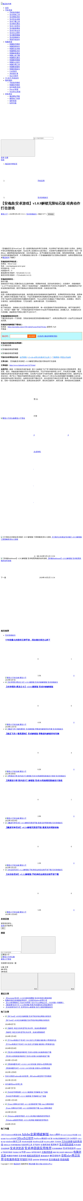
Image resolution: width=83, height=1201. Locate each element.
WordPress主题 (38, 1142)
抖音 (24, 1152)
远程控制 (36, 1160)
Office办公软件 (25, 1138)
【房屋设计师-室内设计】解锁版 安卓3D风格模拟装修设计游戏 (33, 780)
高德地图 (64, 1159)
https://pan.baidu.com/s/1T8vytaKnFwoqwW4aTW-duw (27, 327)
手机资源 (8, 10)
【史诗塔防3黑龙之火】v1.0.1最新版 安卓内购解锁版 (29, 687)
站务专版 (13, 103)
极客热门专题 (15, 98)
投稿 (2, 160)
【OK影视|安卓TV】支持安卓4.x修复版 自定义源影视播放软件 (29, 1007)
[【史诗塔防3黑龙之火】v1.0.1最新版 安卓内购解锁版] (26, 682)
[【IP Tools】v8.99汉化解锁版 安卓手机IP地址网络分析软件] (28, 1016)
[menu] (2, 2)
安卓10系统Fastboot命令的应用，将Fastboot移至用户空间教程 (28, 1076)
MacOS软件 (14, 76)
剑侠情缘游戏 (16, 1145)
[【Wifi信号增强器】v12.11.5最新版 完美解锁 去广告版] (26, 1092)
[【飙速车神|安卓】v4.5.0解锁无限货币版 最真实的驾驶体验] (28, 823)
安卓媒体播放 (15, 28)
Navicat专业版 (11, 1138)
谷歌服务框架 (12, 1159)
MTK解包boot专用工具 (13, 1084)
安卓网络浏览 (15, 17)
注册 (6, 158)
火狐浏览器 (47, 1152)
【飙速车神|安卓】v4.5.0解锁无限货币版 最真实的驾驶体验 (32, 827)
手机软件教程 (15, 12)
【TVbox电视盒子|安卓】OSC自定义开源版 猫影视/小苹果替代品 (30, 1044)
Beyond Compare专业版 (69, 1135)
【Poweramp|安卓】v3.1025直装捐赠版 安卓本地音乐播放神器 (28, 998)
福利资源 (13, 101)
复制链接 (51, 214)
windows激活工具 (13, 1141)
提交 (3, 928)
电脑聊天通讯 (15, 58)
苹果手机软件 (15, 39)
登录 (2, 158)
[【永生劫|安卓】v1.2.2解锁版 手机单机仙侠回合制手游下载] (28, 870)
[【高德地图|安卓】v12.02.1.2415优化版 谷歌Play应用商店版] (28, 1064)
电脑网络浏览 (15, 51)
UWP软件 (13, 71)
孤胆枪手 (55, 1144)
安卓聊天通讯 (15, 24)
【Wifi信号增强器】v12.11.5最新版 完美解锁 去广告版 (25, 1096)
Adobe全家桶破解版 (35, 1134)
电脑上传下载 (15, 55)
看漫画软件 (45, 1156)
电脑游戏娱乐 (15, 69)
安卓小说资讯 (15, 26)
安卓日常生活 (15, 30)
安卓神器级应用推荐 (38, 1148)
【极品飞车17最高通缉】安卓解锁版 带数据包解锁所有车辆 (32, 734)
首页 (7, 8)
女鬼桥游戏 (45, 1145)
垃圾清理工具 (26, 1145)
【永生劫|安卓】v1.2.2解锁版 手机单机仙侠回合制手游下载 (32, 874)
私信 (72, 989)
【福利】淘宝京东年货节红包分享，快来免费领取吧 (25, 1032)
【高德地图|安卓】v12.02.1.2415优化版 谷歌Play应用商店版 (27, 1068)
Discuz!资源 (14, 89)
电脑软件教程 (15, 44)
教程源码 (8, 80)
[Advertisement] (41, 231)
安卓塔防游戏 (66, 1144)
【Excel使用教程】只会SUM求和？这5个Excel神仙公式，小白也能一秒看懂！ (34, 1003)
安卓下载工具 (15, 21)
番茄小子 (4, 214)
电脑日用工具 (15, 64)
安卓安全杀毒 (15, 19)
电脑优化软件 (69, 1152)
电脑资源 (8, 42)
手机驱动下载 (17, 1152)
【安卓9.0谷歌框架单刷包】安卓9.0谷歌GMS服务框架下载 (27, 1056)
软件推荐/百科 (15, 87)
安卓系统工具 (15, 15)
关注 (35, 989)
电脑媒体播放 (15, 53)
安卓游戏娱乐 (15, 37)
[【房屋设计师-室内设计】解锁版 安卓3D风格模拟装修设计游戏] (30, 776)
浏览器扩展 (14, 73)
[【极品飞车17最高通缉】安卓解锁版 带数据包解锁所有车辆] (29, 729)
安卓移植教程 (57, 1149)
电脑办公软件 (15, 62)
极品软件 (6, 257)
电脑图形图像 (15, 60)
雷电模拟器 (44, 1160)
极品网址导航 (15, 96)
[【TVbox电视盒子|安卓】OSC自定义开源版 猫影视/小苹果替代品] (30, 1040)
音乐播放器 (54, 1159)
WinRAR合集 (27, 1142)
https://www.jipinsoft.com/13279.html (22, 365)
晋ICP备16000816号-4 (44, 1164)
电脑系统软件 (15, 46)
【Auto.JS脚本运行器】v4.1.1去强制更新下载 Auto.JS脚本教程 (28, 1108)
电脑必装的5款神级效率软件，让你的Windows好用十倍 (26, 1000)
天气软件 (36, 1145)
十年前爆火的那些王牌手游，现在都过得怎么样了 (27, 640)
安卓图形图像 (15, 35)
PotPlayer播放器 (40, 1138)
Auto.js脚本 (54, 1134)
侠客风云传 (7, 1145)
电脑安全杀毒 (15, 49)
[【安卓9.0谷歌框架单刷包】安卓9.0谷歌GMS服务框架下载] (28, 1052)
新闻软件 (28, 1152)
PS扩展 (49, 1138)
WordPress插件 (49, 1142)
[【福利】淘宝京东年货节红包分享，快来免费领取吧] (26, 1028)
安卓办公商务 (15, 33)
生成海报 (37, 452)
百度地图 (22, 1156)
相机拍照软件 (33, 1155)
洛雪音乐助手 (36, 1152)
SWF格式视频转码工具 (61, 1138)
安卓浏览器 (17, 1148)
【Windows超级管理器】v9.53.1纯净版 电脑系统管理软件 (26, 1120)
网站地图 (32, 1164)
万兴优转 (58, 1142)
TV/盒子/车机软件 (12, 78)
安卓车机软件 (69, 1148)
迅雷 (30, 1159)
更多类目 (8, 94)
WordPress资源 (15, 92)
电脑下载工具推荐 (58, 1152)
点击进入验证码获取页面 (47, 336)
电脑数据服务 (15, 67)
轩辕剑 (24, 1159)
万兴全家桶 (67, 1141)
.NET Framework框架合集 (11, 1135)
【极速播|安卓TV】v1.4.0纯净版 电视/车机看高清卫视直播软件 (29, 1005)
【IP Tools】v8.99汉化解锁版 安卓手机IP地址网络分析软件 (27, 1020)
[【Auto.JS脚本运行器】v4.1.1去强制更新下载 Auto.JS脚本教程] (29, 1104)
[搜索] (18, 148)
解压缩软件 (55, 1155)
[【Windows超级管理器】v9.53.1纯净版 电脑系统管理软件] (27, 1116)
